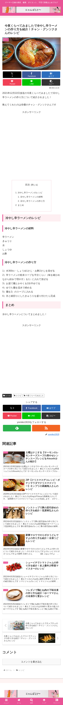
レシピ (8, 396)
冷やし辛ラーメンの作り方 (32, 201)
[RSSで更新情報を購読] (46, 428)
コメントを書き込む (31, 661)
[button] (51, 82)
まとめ (21, 205)
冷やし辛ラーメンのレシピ (30, 192)
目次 (27, 184)
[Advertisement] (31, 145)
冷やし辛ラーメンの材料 (31, 197)
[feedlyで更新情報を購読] (17, 428)
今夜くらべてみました (35, 396)
